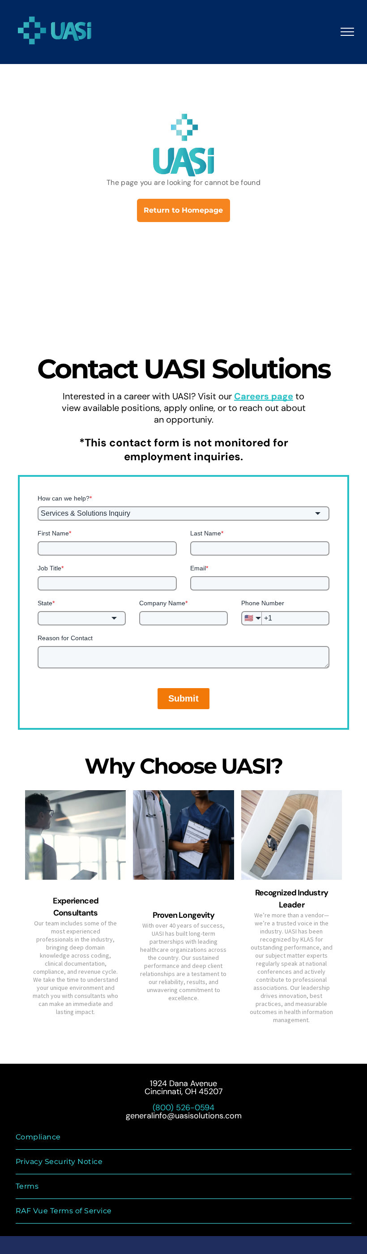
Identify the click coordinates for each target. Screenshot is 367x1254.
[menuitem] (183, 1137)
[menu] (347, 31)
